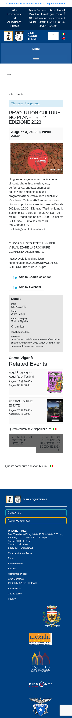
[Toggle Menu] (36, 58)
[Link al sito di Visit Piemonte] (36, 684)
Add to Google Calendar (35, 276)
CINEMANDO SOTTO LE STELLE (22, 440)
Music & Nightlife (19, 321)
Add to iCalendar (30, 287)
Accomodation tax (19, 520)
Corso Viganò (21, 358)
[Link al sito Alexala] (36, 639)
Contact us (14, 512)
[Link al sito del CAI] (36, 706)
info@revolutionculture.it (30, 229)
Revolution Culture (20, 332)
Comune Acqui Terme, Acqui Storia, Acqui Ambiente (34, 3)
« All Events (16, 94)
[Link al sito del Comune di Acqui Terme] (47, 616)
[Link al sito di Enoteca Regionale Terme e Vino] (36, 661)
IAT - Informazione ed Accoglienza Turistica (14, 18)
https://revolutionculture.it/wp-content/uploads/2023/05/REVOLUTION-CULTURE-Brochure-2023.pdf (34, 263)
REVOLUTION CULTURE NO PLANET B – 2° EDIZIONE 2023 (49, 443)
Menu (36, 48)
